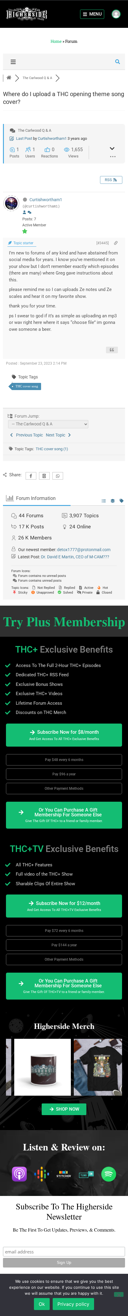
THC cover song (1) (52, 449)
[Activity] (29, 212)
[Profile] (24, 212)
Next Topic (56, 435)
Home (56, 41)
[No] (119, 1294)
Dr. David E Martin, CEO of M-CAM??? (75, 556)
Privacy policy (73, 1304)
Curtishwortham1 (52, 138)
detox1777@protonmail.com (83, 549)
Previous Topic (28, 435)
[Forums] (9, 78)
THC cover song (26, 386)
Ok (42, 1304)
